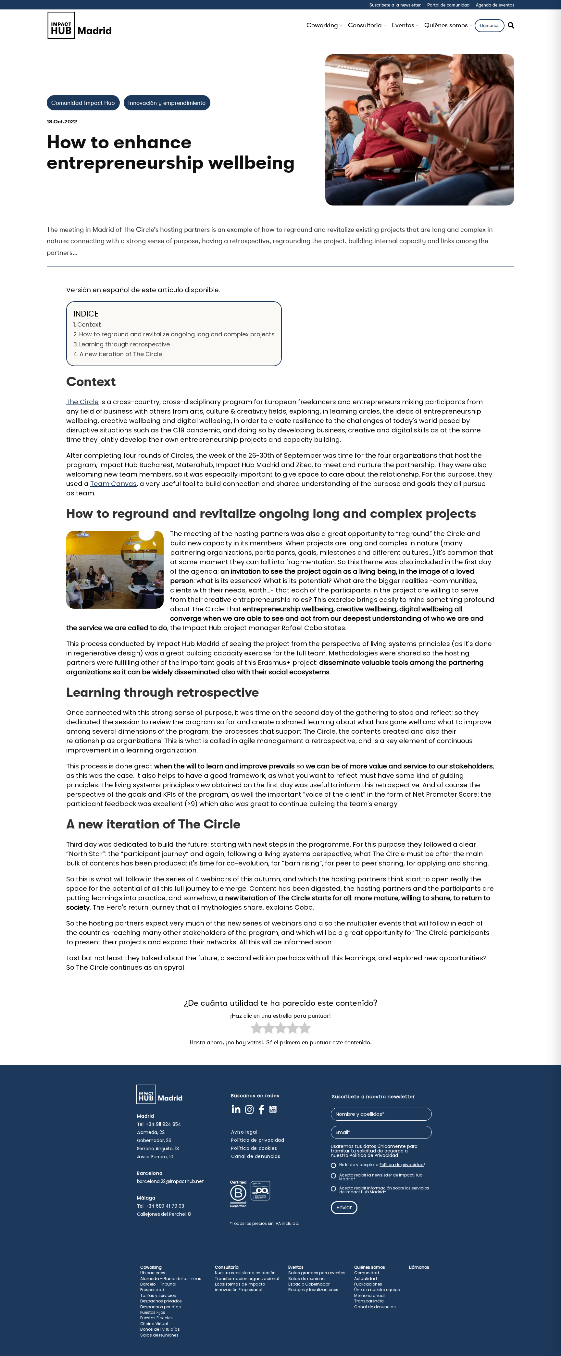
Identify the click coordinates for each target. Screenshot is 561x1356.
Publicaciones (368, 1284)
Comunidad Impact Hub (83, 103)
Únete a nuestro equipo (377, 1289)
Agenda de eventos (495, 4)
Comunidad (366, 1272)
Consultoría (365, 25)
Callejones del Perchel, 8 (164, 1214)
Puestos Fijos (152, 1312)
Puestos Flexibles (156, 1318)
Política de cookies (254, 1148)
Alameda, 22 (151, 1132)
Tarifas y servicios (158, 1295)
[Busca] (509, 25)
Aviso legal (244, 1132)
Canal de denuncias (255, 1156)
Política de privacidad (257, 1140)
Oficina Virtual (154, 1323)
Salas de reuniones (159, 1335)
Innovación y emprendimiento (167, 103)
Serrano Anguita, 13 (158, 1148)
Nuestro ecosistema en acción (245, 1272)
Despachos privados (161, 1301)
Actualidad (365, 1278)
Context (89, 324)
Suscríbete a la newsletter (395, 4)
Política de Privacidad (374, 1155)
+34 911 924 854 (163, 1124)
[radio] (257, 1029)
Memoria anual (369, 1295)
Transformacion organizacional (247, 1278)
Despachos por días (160, 1307)
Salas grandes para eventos (316, 1272)
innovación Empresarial (238, 1289)
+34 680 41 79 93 (165, 1206)
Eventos (403, 25)
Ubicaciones (152, 1272)
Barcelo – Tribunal (158, 1284)
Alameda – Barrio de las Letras (170, 1278)
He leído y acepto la (382, 1165)
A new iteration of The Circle (121, 354)
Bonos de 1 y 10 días (160, 1329)
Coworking (322, 25)
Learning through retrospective (124, 344)
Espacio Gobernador (309, 1284)
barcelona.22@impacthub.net (170, 1181)
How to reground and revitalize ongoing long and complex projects (177, 334)
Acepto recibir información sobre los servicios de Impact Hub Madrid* (384, 1190)
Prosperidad (152, 1289)
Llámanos (489, 25)
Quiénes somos (446, 25)
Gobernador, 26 (154, 1140)
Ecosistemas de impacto (240, 1284)
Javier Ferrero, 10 (155, 1156)
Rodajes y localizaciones (313, 1289)
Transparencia (369, 1301)
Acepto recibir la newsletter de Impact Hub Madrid (380, 1177)
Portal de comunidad (448, 4)
